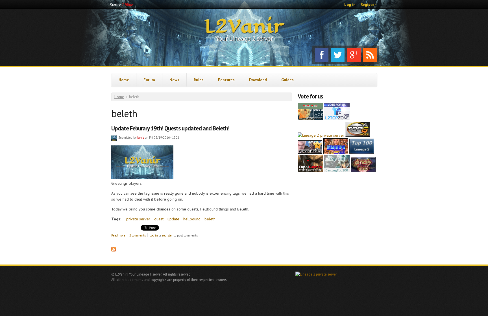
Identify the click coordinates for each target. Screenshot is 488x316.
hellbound (192, 219)
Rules (199, 79)
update (173, 219)
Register (368, 4)
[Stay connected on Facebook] (321, 55)
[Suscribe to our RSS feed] (370, 55)
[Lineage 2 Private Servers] (361, 152)
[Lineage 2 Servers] (337, 118)
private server (138, 219)
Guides (287, 79)
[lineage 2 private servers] (337, 170)
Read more (118, 235)
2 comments (137, 235)
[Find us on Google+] (354, 55)
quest (159, 219)
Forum (149, 79)
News (174, 79)
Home (124, 79)
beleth (209, 219)
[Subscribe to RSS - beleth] (113, 250)
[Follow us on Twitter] (338, 55)
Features (226, 79)
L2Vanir (244, 26)
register (167, 235)
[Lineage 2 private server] (321, 135)
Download (258, 79)
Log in (350, 4)
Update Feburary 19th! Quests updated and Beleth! (170, 128)
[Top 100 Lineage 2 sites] (363, 170)
